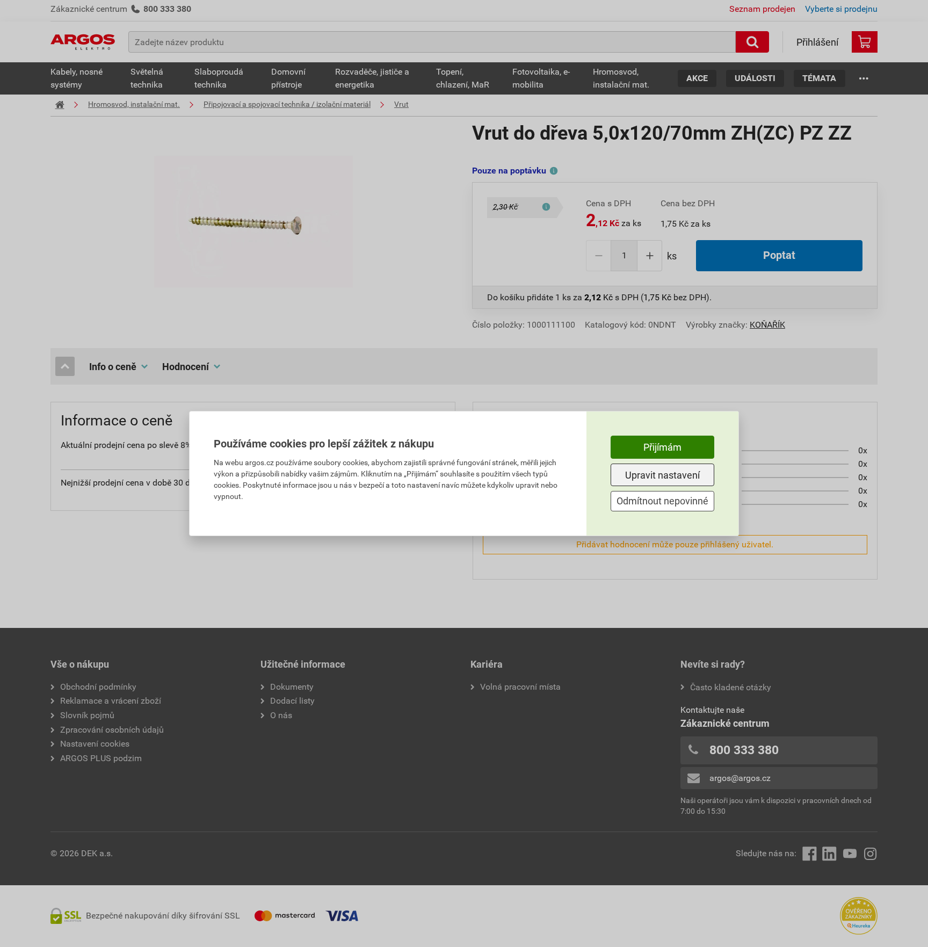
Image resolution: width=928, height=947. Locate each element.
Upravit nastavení (662, 475)
